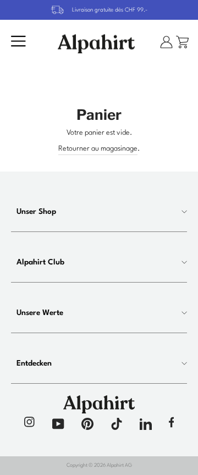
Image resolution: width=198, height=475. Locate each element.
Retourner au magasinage (98, 148)
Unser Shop (36, 212)
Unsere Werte (39, 313)
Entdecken (34, 363)
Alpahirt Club (40, 262)
